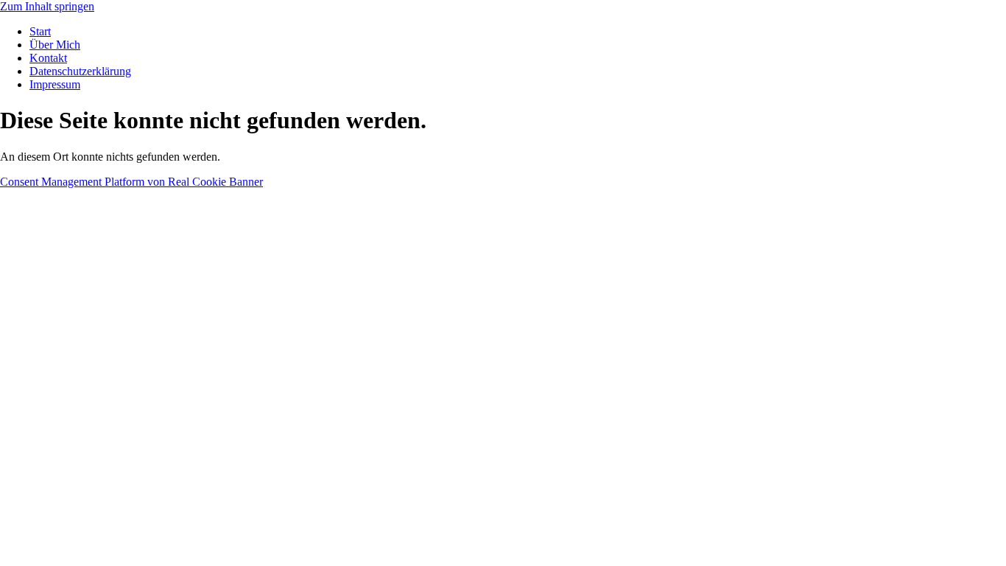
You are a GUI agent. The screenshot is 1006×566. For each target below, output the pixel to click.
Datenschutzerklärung (80, 71)
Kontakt (48, 58)
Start (40, 31)
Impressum (54, 84)
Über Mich (54, 44)
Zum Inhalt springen (47, 6)
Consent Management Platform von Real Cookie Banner (131, 181)
